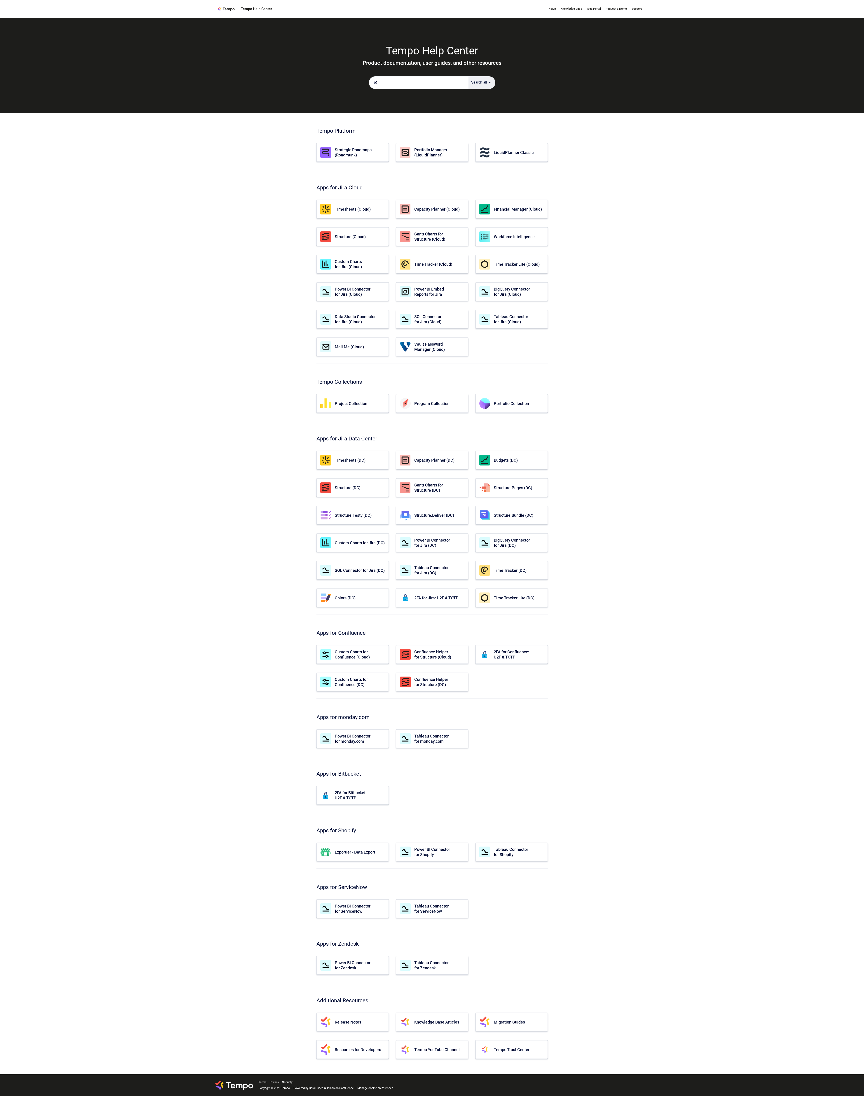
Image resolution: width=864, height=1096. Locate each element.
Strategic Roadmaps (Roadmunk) (353, 152)
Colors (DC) (345, 598)
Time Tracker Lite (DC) (514, 598)
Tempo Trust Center (511, 1049)
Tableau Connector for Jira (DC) (431, 570)
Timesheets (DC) (350, 460)
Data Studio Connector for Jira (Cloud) (355, 319)
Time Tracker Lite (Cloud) (517, 264)
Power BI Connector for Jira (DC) (432, 543)
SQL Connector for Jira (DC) (360, 570)
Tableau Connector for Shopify (511, 852)
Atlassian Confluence (340, 1088)
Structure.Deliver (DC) (434, 515)
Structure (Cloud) (350, 236)
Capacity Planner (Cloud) (437, 209)
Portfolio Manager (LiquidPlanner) (430, 152)
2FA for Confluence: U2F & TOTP (511, 654)
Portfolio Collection (511, 403)
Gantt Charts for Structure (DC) (428, 488)
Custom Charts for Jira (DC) (360, 542)
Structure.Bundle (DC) (513, 515)
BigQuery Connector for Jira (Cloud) (512, 292)
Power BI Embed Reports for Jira (429, 292)
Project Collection (351, 403)
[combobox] (418, 83)
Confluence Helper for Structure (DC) (431, 682)
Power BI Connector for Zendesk (352, 965)
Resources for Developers (358, 1049)
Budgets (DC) (506, 460)
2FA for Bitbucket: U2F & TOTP (351, 795)
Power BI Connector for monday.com (352, 739)
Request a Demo (616, 8)
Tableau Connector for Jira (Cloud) (511, 319)
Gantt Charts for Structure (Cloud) (429, 237)
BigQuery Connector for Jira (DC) (512, 543)
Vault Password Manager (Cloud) (429, 347)
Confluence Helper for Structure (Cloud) (432, 654)
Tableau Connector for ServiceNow (431, 909)
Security (287, 1082)
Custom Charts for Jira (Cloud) (348, 264)
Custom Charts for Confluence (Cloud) (352, 654)
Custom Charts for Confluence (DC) (351, 682)
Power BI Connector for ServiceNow (352, 909)
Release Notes (348, 1022)
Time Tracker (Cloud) (433, 264)
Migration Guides (509, 1022)
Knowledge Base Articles (436, 1022)
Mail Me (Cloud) (349, 346)
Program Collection (432, 403)
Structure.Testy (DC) (353, 515)
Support (637, 8)
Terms (262, 1082)
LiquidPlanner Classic (514, 152)
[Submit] (375, 82)
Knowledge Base (571, 8)
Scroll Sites (316, 1088)
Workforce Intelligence (514, 236)
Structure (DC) (348, 487)
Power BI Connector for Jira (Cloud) (352, 292)
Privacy (274, 1082)
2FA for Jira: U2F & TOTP (436, 598)
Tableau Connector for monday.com (431, 739)
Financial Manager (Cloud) (518, 209)
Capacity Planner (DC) (434, 460)
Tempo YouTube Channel (437, 1049)
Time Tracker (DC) (510, 570)
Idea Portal (594, 8)
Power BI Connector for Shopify (432, 852)
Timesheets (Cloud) (353, 209)
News (552, 8)
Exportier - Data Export (355, 852)
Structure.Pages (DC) (513, 487)
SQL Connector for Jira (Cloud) (427, 319)
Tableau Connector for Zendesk (431, 965)
